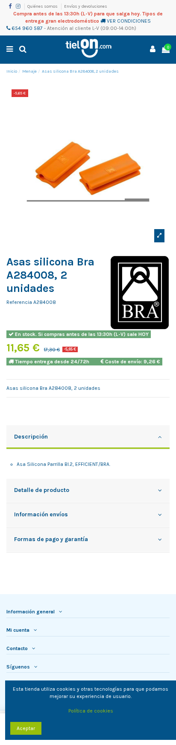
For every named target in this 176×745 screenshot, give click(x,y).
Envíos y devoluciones (85, 6)
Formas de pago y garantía (51, 539)
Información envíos (41, 514)
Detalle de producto (41, 489)
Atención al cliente (69, 28)
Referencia (19, 302)
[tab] (88, 437)
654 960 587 (26, 28)
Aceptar (26, 728)
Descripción (31, 436)
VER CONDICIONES (129, 21)
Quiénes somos (43, 6)
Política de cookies (90, 711)
